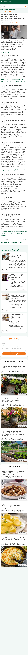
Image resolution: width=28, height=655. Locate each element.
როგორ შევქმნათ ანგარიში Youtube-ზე (13, 170)
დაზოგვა (4, 242)
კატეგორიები (22, 2)
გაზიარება (25, 239)
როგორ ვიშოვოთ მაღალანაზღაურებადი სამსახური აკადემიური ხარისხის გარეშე (14, 233)
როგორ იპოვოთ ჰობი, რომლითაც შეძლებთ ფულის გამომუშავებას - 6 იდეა (14, 80)
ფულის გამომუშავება (15, 242)
